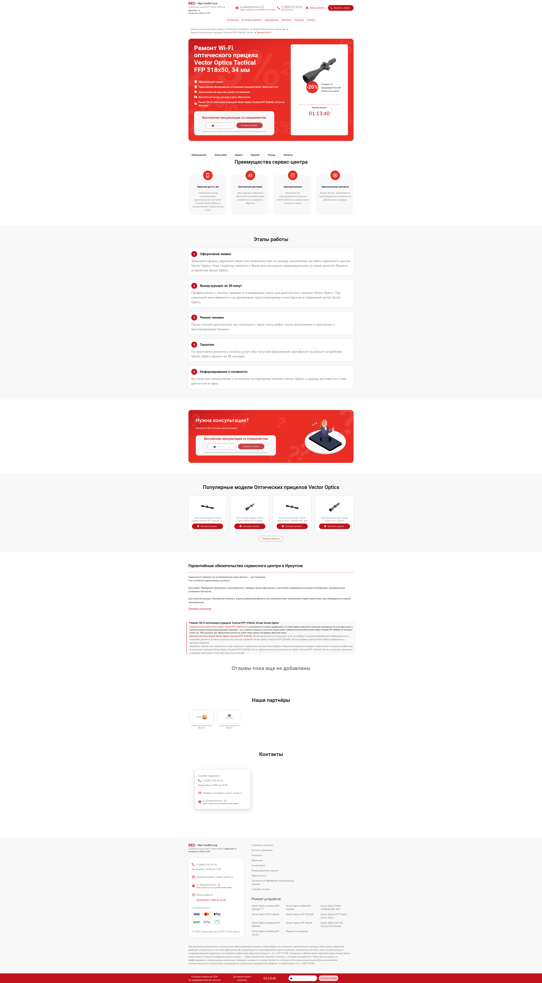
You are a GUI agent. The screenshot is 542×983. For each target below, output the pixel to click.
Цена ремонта (271, 20)
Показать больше (271, 538)
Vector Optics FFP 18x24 (299, 922)
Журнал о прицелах (297, 931)
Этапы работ (220, 155)
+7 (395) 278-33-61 (291, 6)
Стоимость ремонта (262, 845)
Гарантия (255, 155)
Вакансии (286, 20)
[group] (201, 719)
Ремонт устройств (253, 20)
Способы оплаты (261, 889)
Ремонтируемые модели (265, 870)
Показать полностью (199, 608)
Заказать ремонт (209, 526)
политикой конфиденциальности (254, 131)
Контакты (299, 20)
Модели (238, 155)
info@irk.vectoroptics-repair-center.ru (222, 793)
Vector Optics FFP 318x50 (265, 914)
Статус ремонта (316, 7)
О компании (233, 20)
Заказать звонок (342, 7)
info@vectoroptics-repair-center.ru (214, 877)
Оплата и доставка (262, 850)
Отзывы (311, 20)
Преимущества (199, 155)
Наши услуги (259, 875)
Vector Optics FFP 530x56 (299, 914)
